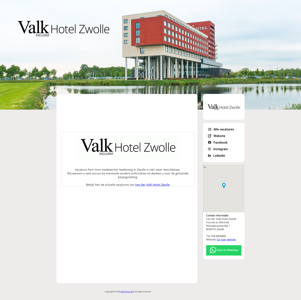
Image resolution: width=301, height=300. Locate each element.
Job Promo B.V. (127, 291)
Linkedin (218, 156)
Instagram (220, 149)
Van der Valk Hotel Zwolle (152, 184)
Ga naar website (226, 239)
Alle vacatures (223, 129)
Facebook (220, 142)
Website (219, 136)
